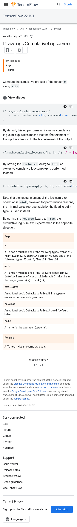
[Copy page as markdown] (19, 50)
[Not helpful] (31, 36)
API (22, 28)
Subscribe (61, 509)
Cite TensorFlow (12, 487)
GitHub (7, 435)
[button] (38, 97)
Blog (5, 423)
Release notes (11, 469)
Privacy (18, 501)
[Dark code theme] (65, 107)
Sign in (68, 4)
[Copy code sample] (71, 107)
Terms (7, 501)
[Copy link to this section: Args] (14, 236)
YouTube (8, 447)
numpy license (21, 398)
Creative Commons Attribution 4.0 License (36, 383)
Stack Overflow (12, 475)
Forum (7, 429)
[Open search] (59, 4)
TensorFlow (9, 28)
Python (57, 28)
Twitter (7, 441)
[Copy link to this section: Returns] (17, 338)
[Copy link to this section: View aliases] (29, 97)
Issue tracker (10, 464)
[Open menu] (6, 4)
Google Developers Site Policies (28, 391)
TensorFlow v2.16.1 (18, 16)
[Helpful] (26, 36)
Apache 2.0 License (47, 387)
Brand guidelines (13, 481)
